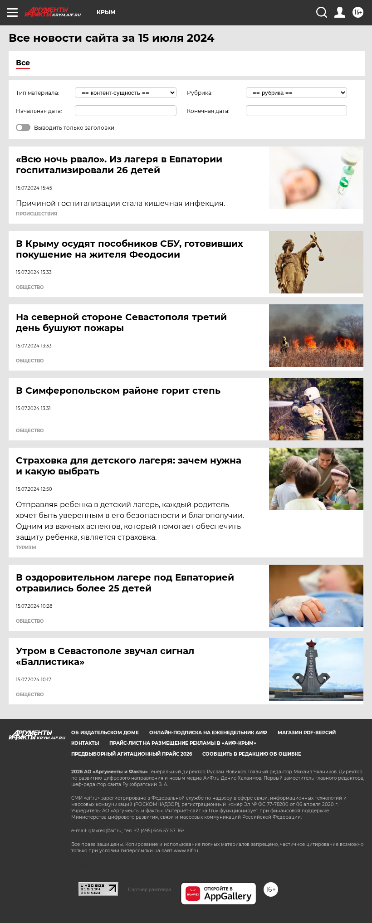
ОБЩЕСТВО (30, 287)
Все (23, 63)
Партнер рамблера (149, 889)
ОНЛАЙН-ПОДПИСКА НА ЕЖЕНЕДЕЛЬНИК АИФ (208, 733)
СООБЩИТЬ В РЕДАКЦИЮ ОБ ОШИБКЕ (251, 754)
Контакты (85, 743)
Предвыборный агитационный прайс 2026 (131, 754)
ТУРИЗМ (26, 548)
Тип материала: (37, 92)
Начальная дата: (39, 110)
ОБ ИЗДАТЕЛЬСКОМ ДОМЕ (105, 733)
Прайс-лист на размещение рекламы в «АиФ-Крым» (182, 743)
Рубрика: (200, 92)
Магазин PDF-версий (307, 733)
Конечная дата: (208, 110)
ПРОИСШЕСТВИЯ (36, 214)
